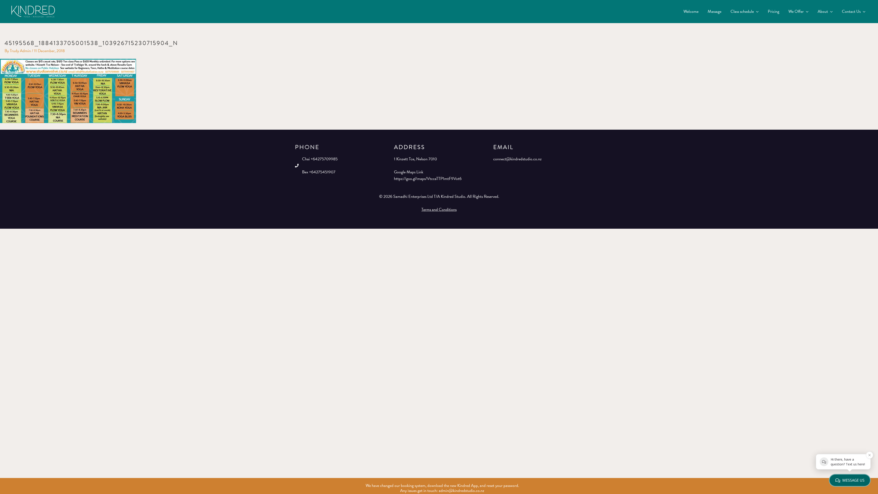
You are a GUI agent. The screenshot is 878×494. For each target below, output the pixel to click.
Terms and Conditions (439, 209)
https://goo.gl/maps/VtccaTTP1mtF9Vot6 (428, 178)
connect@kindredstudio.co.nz (517, 159)
